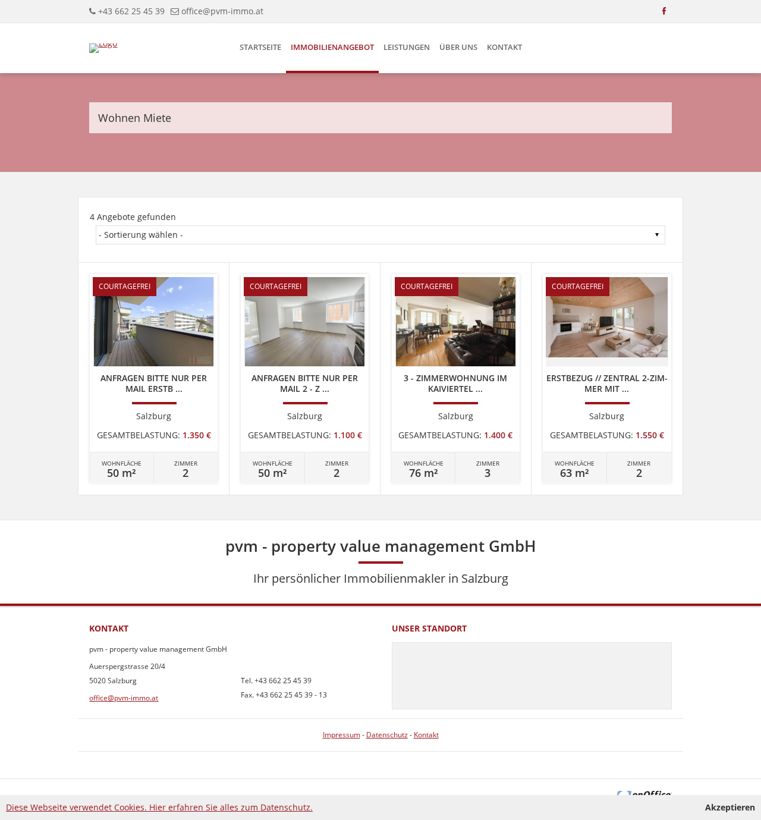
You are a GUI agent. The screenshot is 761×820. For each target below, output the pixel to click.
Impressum (341, 735)
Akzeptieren (730, 807)
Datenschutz (387, 735)
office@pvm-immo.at (222, 11)
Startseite (260, 47)
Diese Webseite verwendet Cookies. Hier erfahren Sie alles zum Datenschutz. (159, 807)
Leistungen (406, 47)
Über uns (458, 47)
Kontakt (504, 47)
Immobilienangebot (332, 47)
